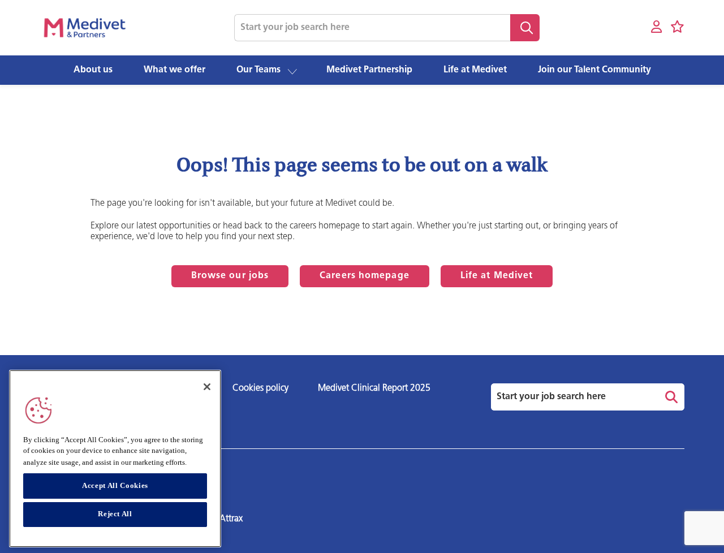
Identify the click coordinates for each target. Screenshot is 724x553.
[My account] (656, 27)
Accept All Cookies (115, 485)
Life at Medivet (496, 275)
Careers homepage (365, 275)
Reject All (115, 514)
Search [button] (525, 27)
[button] (292, 71)
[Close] (207, 386)
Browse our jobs (230, 275)
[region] (115, 458)
